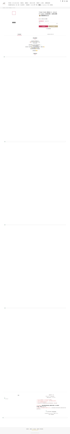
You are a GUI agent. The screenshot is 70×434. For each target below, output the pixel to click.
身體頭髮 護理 (47, 2)
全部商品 (4, 7)
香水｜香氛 (17, 4)
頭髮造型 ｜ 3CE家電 (40, 2)
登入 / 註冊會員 (50, 4)
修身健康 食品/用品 (11, 4)
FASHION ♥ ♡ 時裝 (34, 4)
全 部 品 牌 (7, 7)
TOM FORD (13, 7)
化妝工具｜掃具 (32, 2)
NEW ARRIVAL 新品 (15, 2)
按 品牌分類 (22, 4)
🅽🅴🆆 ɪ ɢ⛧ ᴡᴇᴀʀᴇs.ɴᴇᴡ (42, 4)
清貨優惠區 (28, 4)
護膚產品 (26, 2)
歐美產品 (10, 7)
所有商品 (9, 2)
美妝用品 (22, 2)
